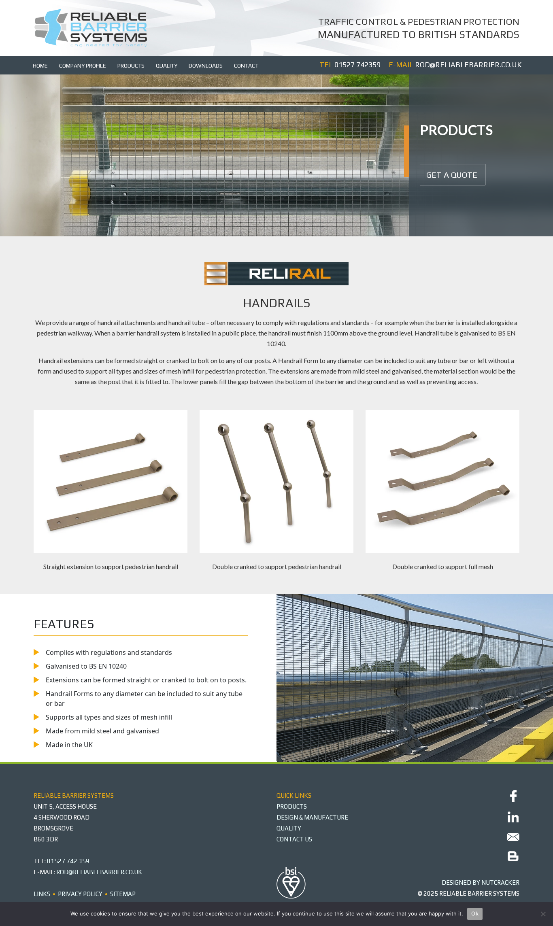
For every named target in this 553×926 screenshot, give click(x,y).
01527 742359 (357, 64)
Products (131, 65)
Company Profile (82, 65)
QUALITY (288, 828)
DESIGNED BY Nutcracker (480, 882)
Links (42, 893)
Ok (475, 913)
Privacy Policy (80, 893)
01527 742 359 (68, 861)
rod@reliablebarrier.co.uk (468, 64)
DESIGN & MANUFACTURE (312, 817)
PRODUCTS (291, 806)
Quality (166, 65)
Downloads (206, 65)
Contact (246, 65)
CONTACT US (294, 839)
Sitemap (123, 893)
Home (40, 65)
